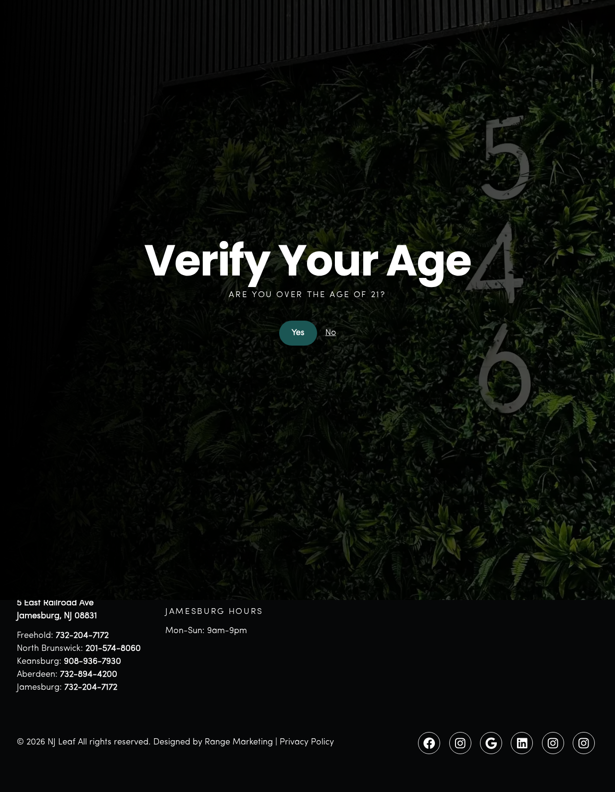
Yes (298, 333)
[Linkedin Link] (522, 743)
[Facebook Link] (429, 743)
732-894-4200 (88, 675)
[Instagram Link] (460, 743)
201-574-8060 (113, 649)
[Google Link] (491, 743)
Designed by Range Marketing (213, 742)
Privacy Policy (307, 742)
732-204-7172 (82, 636)
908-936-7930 (92, 662)
